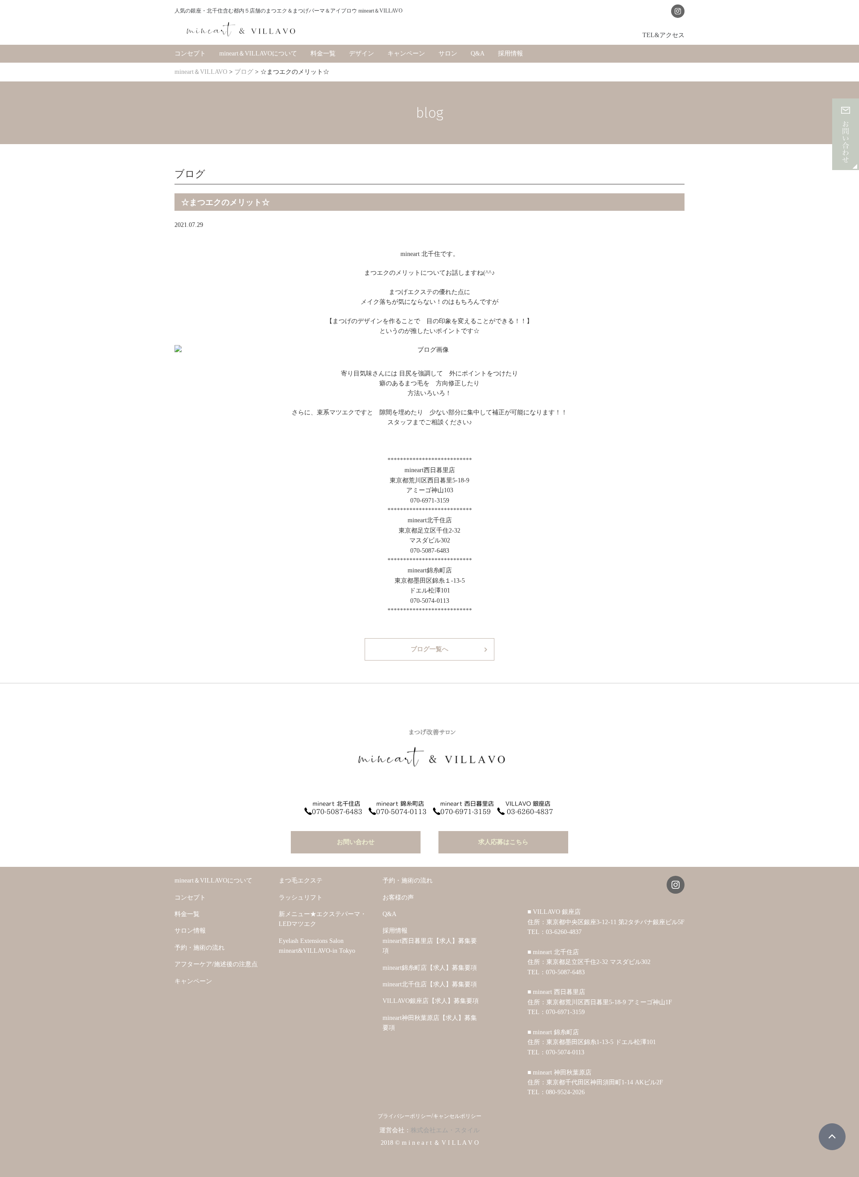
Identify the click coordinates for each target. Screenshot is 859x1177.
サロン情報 (190, 930)
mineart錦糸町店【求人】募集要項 (430, 967)
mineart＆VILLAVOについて (258, 53)
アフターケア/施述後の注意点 (216, 964)
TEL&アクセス (663, 35)
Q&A (478, 53)
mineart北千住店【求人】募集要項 (430, 984)
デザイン (361, 53)
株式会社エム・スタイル (445, 1130)
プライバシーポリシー (404, 1116)
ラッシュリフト (301, 897)
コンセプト (190, 53)
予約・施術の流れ (199, 947)
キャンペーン (406, 53)
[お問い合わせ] (845, 165)
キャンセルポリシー (457, 1116)
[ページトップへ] (832, 1136)
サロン (447, 53)
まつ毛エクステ (301, 880)
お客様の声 (398, 897)
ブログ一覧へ (429, 649)
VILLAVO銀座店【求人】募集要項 (431, 1001)
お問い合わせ (355, 842)
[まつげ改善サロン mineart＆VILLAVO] (241, 29)
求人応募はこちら (503, 842)
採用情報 (510, 53)
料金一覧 (323, 53)
